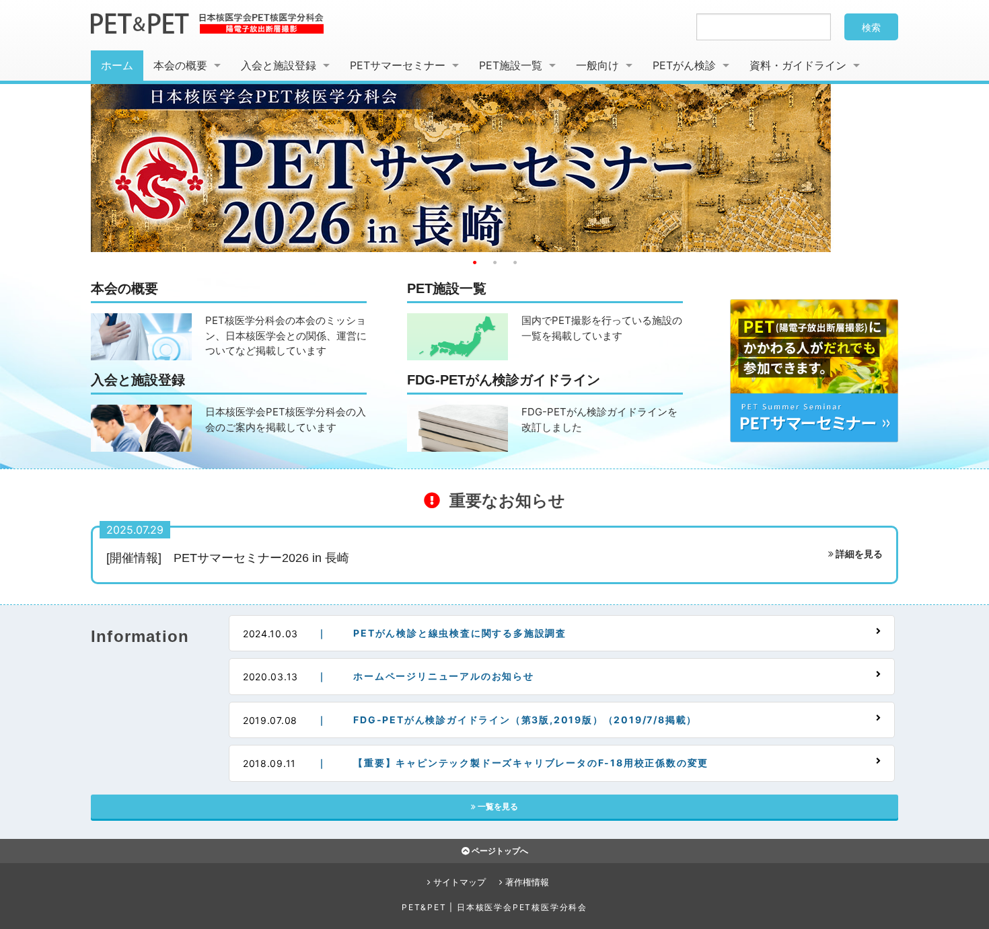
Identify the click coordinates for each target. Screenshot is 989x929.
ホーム (117, 65)
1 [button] (474, 262)
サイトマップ (458, 882)
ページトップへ (499, 851)
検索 (871, 27)
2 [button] (494, 262)
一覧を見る (497, 806)
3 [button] (514, 262)
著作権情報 (526, 882)
